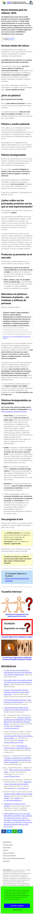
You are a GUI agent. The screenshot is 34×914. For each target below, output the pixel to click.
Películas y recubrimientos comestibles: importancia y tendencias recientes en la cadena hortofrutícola (17, 760)
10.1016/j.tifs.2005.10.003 (12, 776)
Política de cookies (8, 853)
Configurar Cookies (17, 909)
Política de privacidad (9, 855)
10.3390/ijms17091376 (11, 728)
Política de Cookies (17, 901)
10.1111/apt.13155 (22, 788)
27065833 (17, 798)
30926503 (21, 740)
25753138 (11, 788)
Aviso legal (6, 861)
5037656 (7, 726)
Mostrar (11, 39)
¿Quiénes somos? (8, 844)
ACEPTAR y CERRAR (17, 906)
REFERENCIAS (7, 842)
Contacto (5, 850)
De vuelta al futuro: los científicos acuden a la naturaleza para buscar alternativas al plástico (18, 682)
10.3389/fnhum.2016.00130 (13, 800)
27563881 (17, 726)
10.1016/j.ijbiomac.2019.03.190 (13, 742)
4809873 (7, 798)
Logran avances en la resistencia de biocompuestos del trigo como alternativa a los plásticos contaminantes (18, 672)
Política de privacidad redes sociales (14, 858)
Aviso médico (7, 847)
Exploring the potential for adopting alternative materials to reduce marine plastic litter (16, 692)
